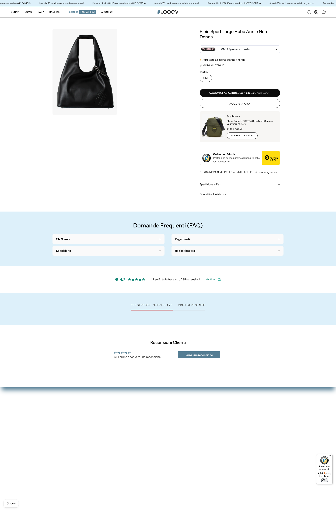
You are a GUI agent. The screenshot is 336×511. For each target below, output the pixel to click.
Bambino (178, 425)
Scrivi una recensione (199, 355)
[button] (81, 12)
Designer (178, 431)
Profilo (256, 413)
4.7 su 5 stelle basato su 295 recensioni (175, 279)
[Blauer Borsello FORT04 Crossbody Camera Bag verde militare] (213, 127)
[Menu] (330, 456)
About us (178, 437)
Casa (175, 419)
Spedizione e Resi (210, 184)
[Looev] (168, 12)
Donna (176, 407)
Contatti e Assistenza (213, 194)
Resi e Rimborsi (262, 419)
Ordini (256, 407)
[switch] (324, 480)
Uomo (176, 413)
